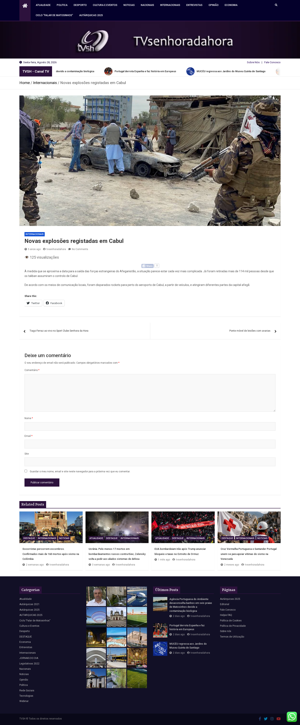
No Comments (80, 249)
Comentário (31, 370)
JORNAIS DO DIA (28, 658)
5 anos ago (34, 249)
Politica (62, 5)
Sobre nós (225, 631)
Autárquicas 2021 (29, 604)
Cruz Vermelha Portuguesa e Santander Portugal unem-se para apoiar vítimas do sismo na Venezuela (249, 554)
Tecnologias (26, 695)
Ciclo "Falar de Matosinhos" (34, 620)
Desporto (80, 5)
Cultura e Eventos (105, 5)
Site (26, 453)
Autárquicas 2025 (91, 15)
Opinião (214, 5)
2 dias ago (179, 616)
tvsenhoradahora (56, 249)
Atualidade (43, 5)
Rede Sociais (26, 690)
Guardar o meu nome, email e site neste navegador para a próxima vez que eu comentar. (80, 471)
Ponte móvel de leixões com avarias (249, 330)
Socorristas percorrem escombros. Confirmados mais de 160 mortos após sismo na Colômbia (50, 554)
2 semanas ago (35, 564)
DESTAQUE (29, 538)
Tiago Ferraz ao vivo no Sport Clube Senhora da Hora (59, 330)
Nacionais (147, 5)
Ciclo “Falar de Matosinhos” (54, 15)
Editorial (224, 604)
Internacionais (170, 5)
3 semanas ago (101, 564)
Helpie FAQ (226, 615)
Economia (231, 5)
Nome (28, 418)
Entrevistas (194, 5)
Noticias (129, 5)
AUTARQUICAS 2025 (30, 615)
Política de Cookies (231, 620)
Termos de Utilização (232, 636)
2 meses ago (231, 564)
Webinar (24, 701)
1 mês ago (164, 559)
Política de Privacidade (233, 625)
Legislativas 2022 (29, 663)
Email (28, 436)
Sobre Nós (253, 62)
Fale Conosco (272, 62)
